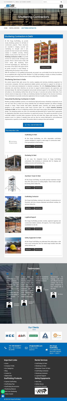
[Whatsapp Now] (3, 392)
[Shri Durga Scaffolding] (10, 6)
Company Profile (9, 366)
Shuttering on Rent (30, 155)
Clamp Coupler (9, 394)
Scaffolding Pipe (10, 384)
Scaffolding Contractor (31, 196)
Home (5, 28)
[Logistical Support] (13, 225)
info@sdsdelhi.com (35, 346)
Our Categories (9, 368)
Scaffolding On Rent (41, 363)
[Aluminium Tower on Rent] (13, 183)
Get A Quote (46, 67)
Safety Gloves (39, 384)
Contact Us (8, 373)
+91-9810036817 (9, 1)
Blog (6, 371)
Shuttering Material (10, 389)
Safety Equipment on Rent (33, 238)
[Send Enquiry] (3, 396)
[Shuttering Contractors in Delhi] (45, 52)
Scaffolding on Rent (31, 135)
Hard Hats (38, 381)
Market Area (8, 376)
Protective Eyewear (41, 386)
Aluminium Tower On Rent (42, 368)
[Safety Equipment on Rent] (13, 245)
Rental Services (14, 28)
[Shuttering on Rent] (13, 163)
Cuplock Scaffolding (10, 381)
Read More (29, 146)
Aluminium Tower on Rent (33, 176)
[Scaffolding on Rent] (13, 142)
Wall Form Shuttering (11, 391)
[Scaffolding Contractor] (13, 204)
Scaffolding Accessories (12, 386)
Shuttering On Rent (40, 366)
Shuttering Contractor (41, 373)
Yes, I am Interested (34, 125)
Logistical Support (30, 217)
